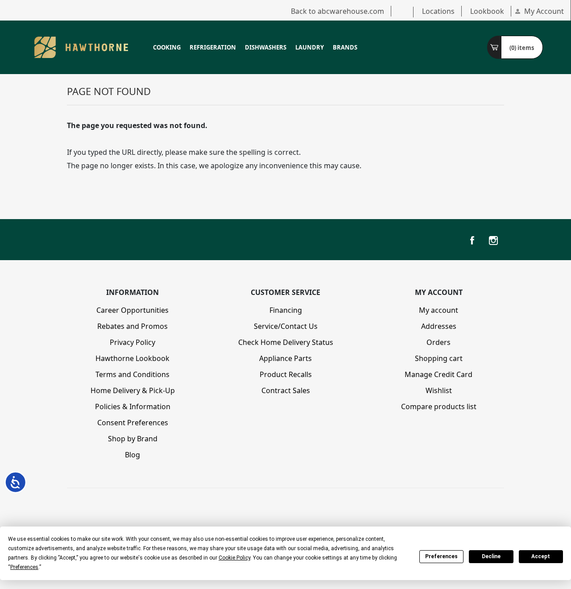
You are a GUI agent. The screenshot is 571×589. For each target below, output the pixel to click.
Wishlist (439, 390)
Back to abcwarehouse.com (337, 11)
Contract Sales (285, 390)
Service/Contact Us (286, 326)
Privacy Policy (132, 342)
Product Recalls (286, 374)
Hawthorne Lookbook (132, 358)
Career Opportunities (132, 310)
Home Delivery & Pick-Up (133, 390)
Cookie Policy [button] (234, 558)
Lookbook (487, 11)
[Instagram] (493, 240)
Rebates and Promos (132, 326)
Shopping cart (439, 358)
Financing (285, 310)
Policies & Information (132, 406)
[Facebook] (472, 240)
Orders (438, 342)
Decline (491, 556)
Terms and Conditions (132, 374)
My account (438, 310)
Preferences (441, 556)
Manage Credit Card (438, 374)
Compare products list (438, 406)
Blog (132, 455)
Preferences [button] (24, 567)
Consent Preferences (132, 422)
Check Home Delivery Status (285, 342)
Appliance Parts (285, 358)
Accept (540, 556)
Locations (438, 11)
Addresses (438, 326)
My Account (544, 11)
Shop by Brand (132, 439)
